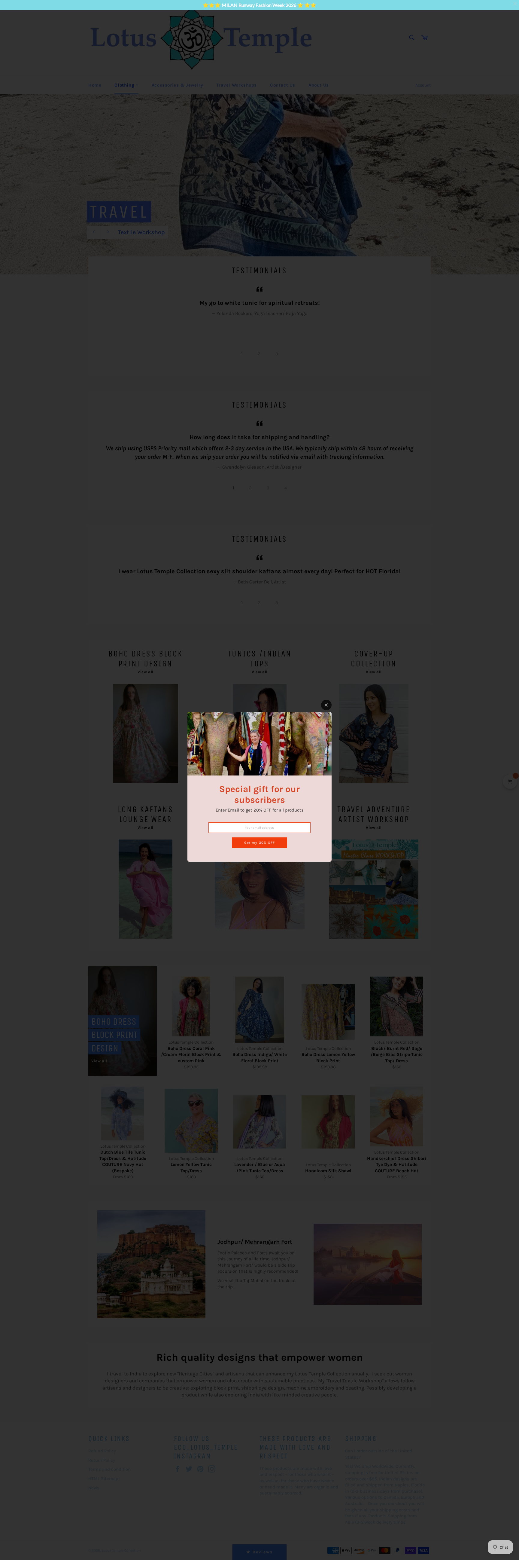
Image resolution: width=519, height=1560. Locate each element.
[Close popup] (326, 705)
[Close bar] (515, 4)
